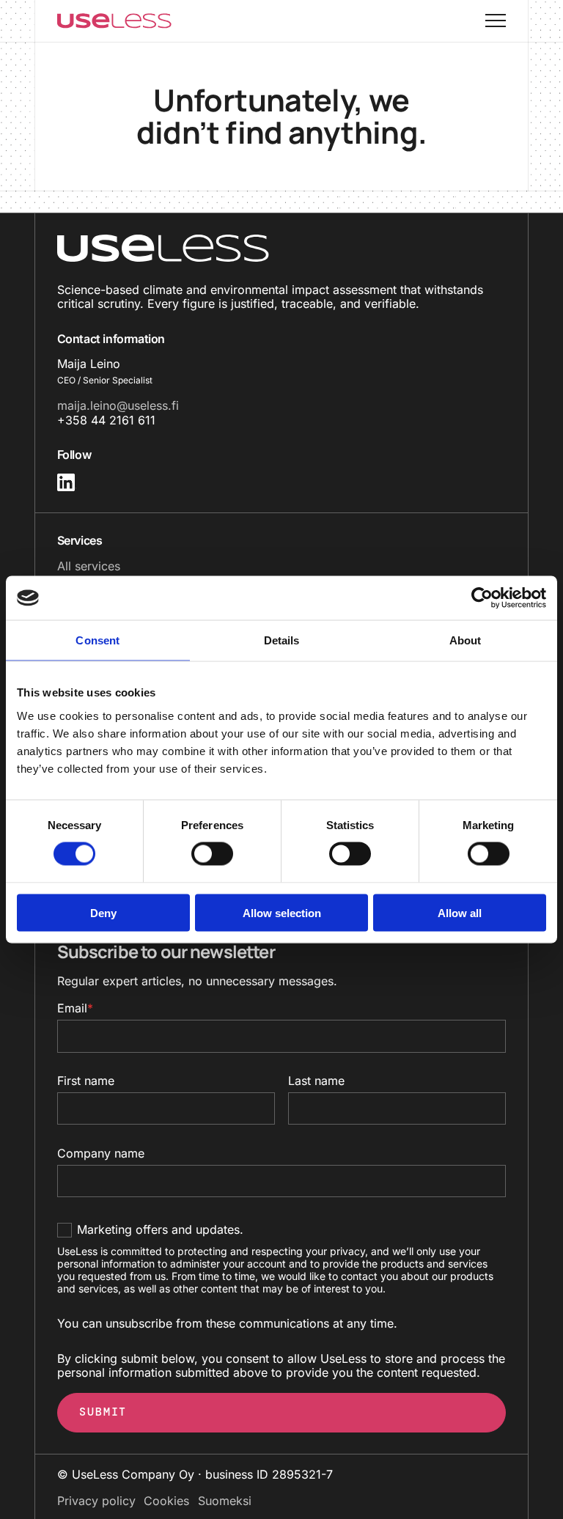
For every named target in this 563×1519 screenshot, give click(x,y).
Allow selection (282, 912)
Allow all (460, 912)
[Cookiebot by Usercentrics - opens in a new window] (482, 598)
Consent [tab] (97, 640)
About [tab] (465, 640)
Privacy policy (96, 1500)
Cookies (166, 1500)
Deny (103, 912)
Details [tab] (282, 640)
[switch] (197, 854)
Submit (103, 1412)
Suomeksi (224, 1500)
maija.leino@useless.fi (118, 405)
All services (88, 566)
